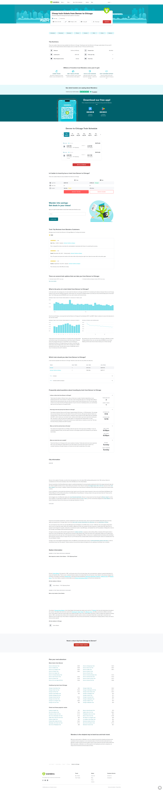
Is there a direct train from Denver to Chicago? (60, 395)
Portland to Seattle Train (53, 710)
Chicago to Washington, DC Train (89, 689)
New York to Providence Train (89, 722)
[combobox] (58, 21)
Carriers (85, 33)
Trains (68, 2)
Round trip (62, 18)
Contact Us (109, 775)
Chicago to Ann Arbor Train (54, 698)
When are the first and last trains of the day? (60, 426)
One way (55, 18)
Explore (87, 2)
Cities (102, 33)
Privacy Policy (118, 787)
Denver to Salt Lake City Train (89, 676)
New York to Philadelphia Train (55, 724)
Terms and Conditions (112, 787)
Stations (110, 33)
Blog (92, 2)
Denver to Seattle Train (53, 667)
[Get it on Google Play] (103, 108)
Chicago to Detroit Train (87, 695)
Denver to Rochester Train (54, 665)
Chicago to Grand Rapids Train (55, 693)
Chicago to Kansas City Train (54, 697)
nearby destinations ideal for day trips (99, 540)
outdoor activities (79, 531)
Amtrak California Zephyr (69, 243)
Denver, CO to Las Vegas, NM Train (56, 680)
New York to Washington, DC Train (55, 715)
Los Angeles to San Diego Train (89, 719)
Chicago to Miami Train (87, 688)
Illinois (64, 764)
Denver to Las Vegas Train (54, 673)
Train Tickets (51, 764)
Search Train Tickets (81, 644)
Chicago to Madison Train (88, 700)
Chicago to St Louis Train (54, 702)
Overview (61, 33)
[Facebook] (45, 780)
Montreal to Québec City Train (89, 721)
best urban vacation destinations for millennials (83, 522)
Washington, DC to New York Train (55, 722)
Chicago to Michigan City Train (55, 695)
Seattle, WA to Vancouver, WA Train (56, 717)
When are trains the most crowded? (58, 440)
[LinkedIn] (47, 780)
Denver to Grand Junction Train (89, 678)
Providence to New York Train (55, 713)
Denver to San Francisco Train (55, 676)
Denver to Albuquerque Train (89, 665)
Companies (109, 777)
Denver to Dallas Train (87, 669)
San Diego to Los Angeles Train (89, 717)
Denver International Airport (81, 578)
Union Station (107, 498)
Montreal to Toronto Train (88, 724)
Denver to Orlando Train (53, 671)
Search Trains (76, 191)
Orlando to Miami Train (53, 719)
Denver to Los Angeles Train (54, 669)
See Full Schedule (81, 164)
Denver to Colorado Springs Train (55, 674)
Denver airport (105, 497)
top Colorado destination (75, 497)
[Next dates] (100, 134)
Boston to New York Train (88, 715)
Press (92, 779)
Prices (77, 33)
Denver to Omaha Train (53, 678)
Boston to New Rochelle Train (89, 710)
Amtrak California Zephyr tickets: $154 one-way (94, 279)
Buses (62, 2)
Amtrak (51, 367)
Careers (92, 781)
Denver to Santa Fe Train (88, 671)
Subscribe (53, 219)
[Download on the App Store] (90, 108)
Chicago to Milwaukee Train (88, 702)
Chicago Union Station (59, 610)
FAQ (94, 33)
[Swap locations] (65, 21)
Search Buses (102, 191)
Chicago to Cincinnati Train (88, 697)
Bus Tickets (77, 775)
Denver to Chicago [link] (75, 764)
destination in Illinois (103, 522)
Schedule (53, 33)
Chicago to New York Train (54, 689)
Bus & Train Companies (77, 2)
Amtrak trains (68, 576)
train (86, 498)
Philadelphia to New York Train (89, 713)
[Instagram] (43, 780)
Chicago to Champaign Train (88, 693)
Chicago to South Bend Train (54, 688)
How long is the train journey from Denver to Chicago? (62, 409)
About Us (93, 775)
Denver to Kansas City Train (88, 680)
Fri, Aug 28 (85, 21)
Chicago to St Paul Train (53, 691)
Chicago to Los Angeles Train (54, 700)
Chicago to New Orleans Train (89, 691)
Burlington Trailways (95, 576)
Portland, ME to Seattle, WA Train (55, 721)
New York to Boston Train (54, 712)
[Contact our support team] (160, 788)
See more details (52, 281)
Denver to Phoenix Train (88, 673)
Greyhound (88, 576)
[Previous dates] (62, 134)
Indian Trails (80, 611)
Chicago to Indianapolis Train (88, 698)
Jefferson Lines (104, 576)
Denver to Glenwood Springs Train (90, 674)
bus (82, 498)
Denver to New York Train (88, 667)
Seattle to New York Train (88, 712)
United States (58, 764)
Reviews (69, 33)
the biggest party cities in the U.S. (96, 485)
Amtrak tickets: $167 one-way (56, 279)
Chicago (68, 764)
